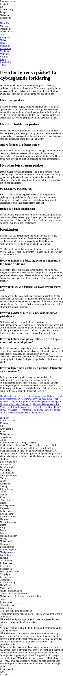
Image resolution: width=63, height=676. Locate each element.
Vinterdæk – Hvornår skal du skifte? (25, 410)
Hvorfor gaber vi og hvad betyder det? (40, 399)
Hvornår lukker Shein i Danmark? (25, 412)
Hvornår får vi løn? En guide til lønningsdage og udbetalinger (29, 401)
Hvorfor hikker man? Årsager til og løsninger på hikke (26, 396)
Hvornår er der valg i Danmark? (15, 404)
